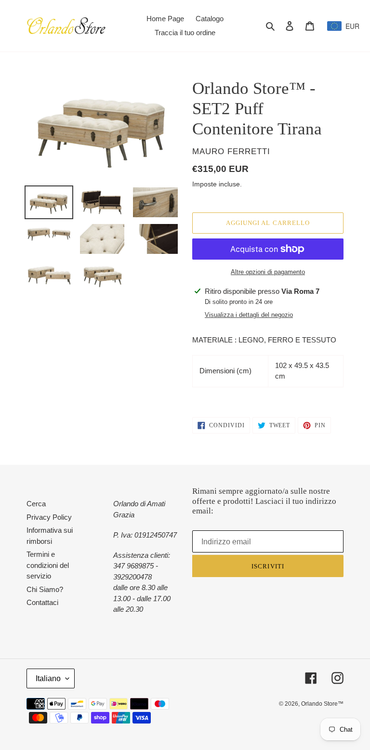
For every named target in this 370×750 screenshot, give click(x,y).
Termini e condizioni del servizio (47, 565)
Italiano (48, 678)
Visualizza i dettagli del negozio (249, 314)
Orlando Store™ (322, 703)
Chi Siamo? (44, 589)
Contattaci (42, 602)
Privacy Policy (49, 517)
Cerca (36, 504)
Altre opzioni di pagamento (268, 272)
